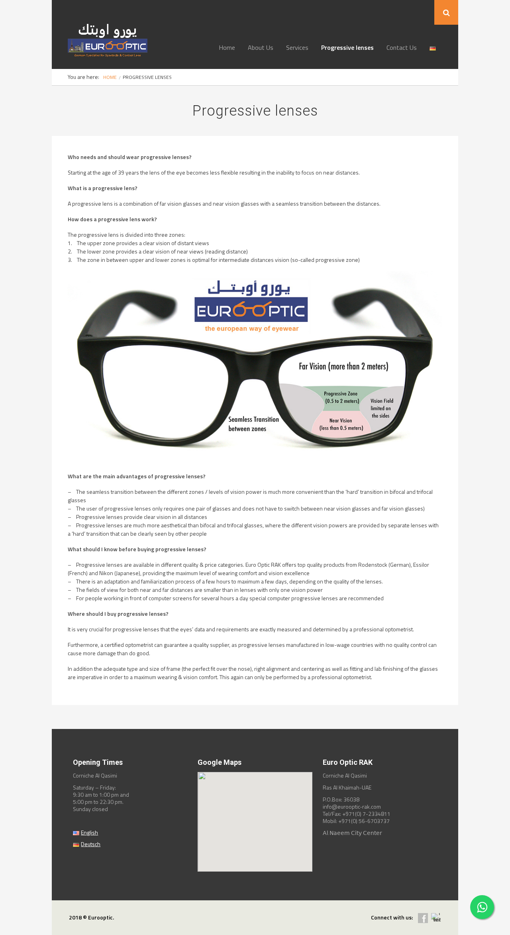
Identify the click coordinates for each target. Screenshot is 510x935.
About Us (260, 47)
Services (297, 47)
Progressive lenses (347, 47)
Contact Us (401, 47)
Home (227, 47)
